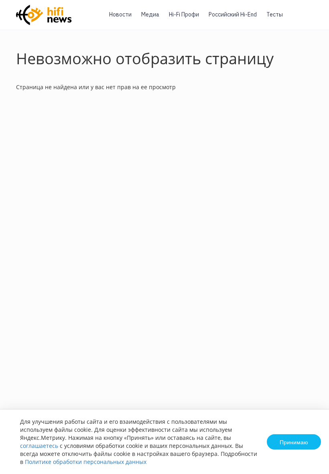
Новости (120, 14)
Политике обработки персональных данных (85, 462)
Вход (310, 19)
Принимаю (294, 442)
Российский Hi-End (233, 14)
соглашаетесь (39, 445)
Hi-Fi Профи (184, 14)
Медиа (150, 14)
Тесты (274, 14)
